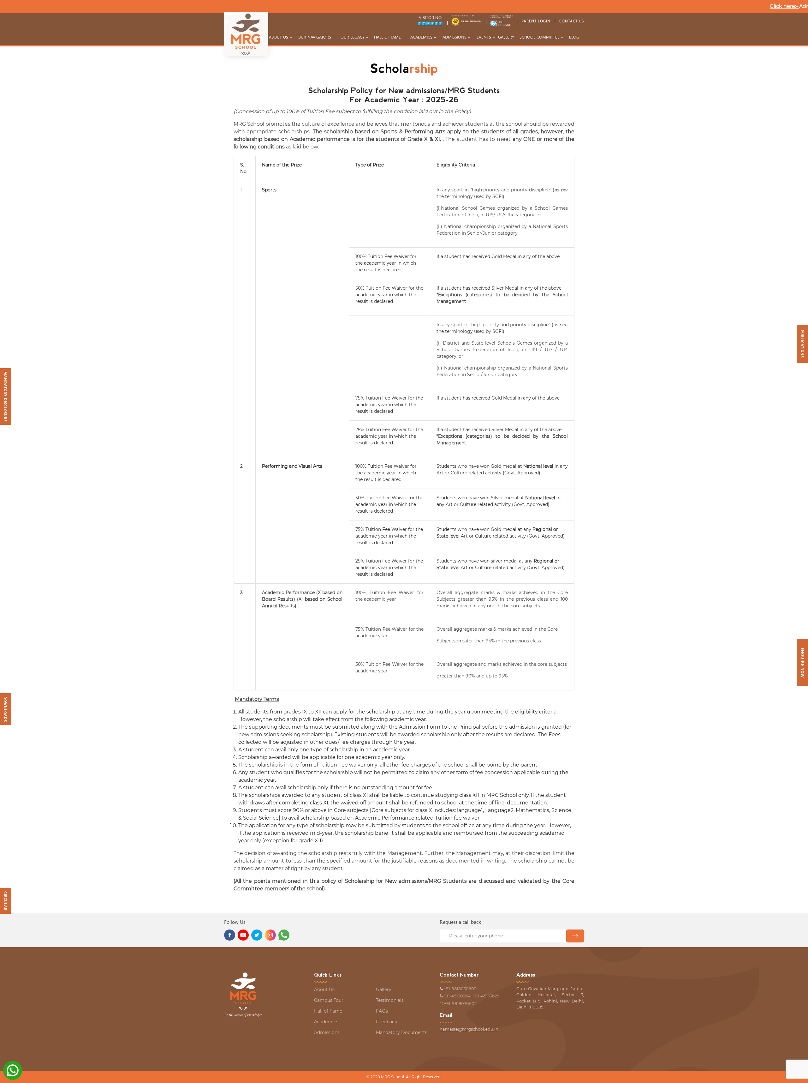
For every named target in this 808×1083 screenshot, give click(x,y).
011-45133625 (486, 995)
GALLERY (506, 36)
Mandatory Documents (401, 1032)
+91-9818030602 (460, 988)
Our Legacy (353, 36)
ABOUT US (278, 36)
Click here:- (784, 6)
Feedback (386, 1022)
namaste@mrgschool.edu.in (469, 1029)
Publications (802, 344)
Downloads (5, 709)
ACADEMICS (421, 36)
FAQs (382, 1011)
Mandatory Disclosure (5, 396)
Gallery (383, 989)
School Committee (540, 36)
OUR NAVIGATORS (314, 36)
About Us (324, 989)
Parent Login (535, 21)
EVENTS (484, 36)
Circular (5, 901)
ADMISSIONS (454, 36)
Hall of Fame (387, 36)
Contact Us (571, 21)
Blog (574, 36)
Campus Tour (328, 1000)
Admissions (327, 1032)
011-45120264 (457, 995)
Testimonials (390, 1000)
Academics (326, 1022)
